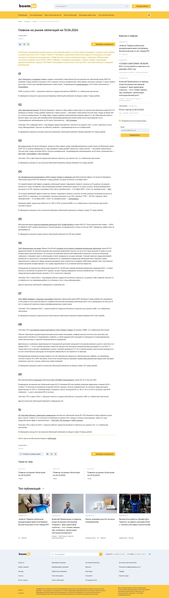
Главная (20, 21)
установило (35, 79)
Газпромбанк (31, 154)
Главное (20, 38)
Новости (35, 21)
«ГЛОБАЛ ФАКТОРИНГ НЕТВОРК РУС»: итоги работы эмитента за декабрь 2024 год (134, 66)
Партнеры (88, 571)
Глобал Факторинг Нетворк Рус (126, 72)
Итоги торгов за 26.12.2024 (131, 109)
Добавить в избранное (104, 44)
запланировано (82, 84)
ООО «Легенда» (24, 79)
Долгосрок (131, 537)
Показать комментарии (31, 454)
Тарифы (121, 571)
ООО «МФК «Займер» (26, 299)
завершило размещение (46, 415)
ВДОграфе (52, 438)
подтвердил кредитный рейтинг (43, 330)
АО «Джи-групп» (24, 146)
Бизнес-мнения (23, 567)
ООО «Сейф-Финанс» (66, 224)
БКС (109, 189)
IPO (120, 54)
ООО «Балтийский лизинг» (28, 110)
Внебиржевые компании (60, 567)
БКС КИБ (21, 154)
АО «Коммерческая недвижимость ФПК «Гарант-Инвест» (41, 177)
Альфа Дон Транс (123, 537)
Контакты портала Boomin (128, 562)
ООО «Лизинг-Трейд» (64, 330)
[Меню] (149, 15)
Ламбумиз (103, 537)
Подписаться (134, 135)
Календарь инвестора (87, 15)
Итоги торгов (123, 106)
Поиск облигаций (70, 15)
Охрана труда (124, 576)
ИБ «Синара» (71, 120)
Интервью (121, 98)
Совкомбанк (23, 87)
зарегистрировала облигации (45, 224)
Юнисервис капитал (90, 537)
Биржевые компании (59, 562)
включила (38, 380)
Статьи (20, 576)
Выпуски (88, 567)
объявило (68, 177)
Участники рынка (36, 15)
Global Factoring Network (142, 72)
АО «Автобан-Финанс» (27, 415)
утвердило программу (44, 299)
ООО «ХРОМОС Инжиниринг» (62, 380)
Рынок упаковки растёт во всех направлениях (100, 520)
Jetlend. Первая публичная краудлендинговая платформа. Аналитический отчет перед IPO (134, 48)
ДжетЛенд (124, 54)
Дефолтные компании (59, 571)
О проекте (89, 576)
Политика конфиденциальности (129, 567)
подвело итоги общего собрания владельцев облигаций (78, 248)
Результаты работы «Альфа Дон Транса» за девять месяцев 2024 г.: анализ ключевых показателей (134, 522)
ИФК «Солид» (77, 420)
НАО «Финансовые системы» (29, 248)
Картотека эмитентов (53, 15)
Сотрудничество (91, 580)
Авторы (20, 571)
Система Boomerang (106, 15)
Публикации (22, 15)
